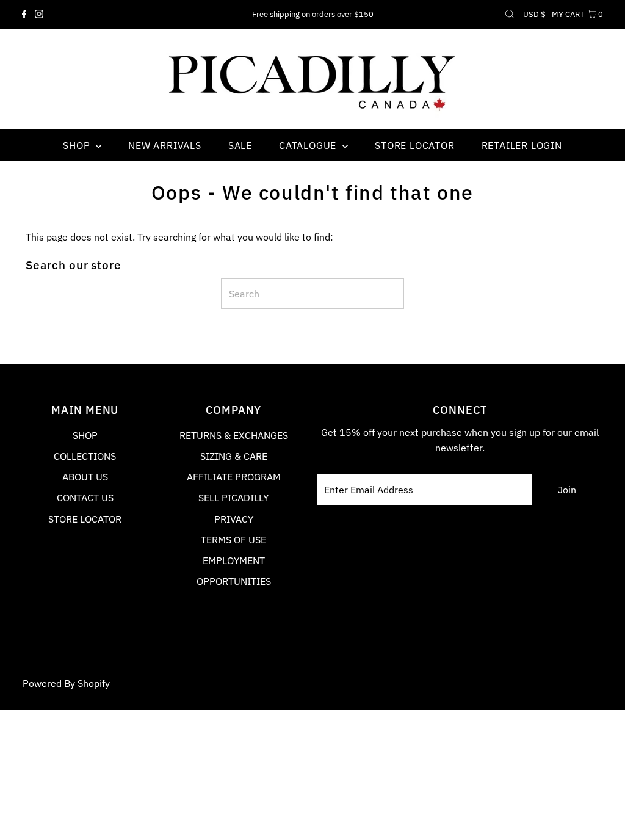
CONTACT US (85, 497)
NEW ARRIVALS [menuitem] (164, 145)
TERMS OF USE (233, 540)
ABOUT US (85, 477)
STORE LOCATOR (84, 519)
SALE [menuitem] (240, 145)
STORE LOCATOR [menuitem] (414, 145)
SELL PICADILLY (233, 497)
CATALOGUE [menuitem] (309, 145)
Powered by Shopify (66, 683)
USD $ (534, 14)
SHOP (85, 435)
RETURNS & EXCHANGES (233, 435)
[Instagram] (39, 14)
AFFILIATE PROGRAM (234, 477)
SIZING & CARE (233, 456)
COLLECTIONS (85, 456)
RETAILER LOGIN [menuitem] (522, 145)
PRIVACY (233, 519)
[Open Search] (510, 14)
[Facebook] (24, 14)
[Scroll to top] (600, 809)
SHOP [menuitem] (78, 145)
